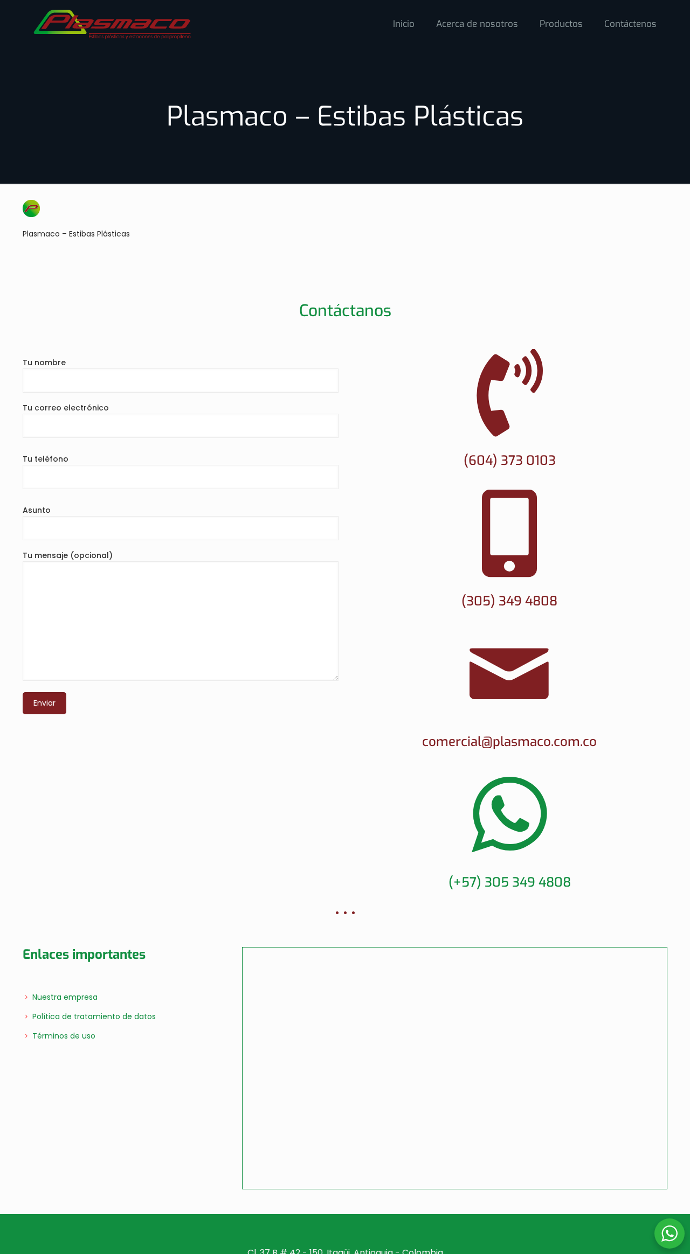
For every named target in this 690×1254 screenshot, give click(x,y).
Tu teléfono (45, 459)
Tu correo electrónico (66, 407)
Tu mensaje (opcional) (68, 555)
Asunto (37, 510)
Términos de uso (63, 1035)
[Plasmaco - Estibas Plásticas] (112, 24)
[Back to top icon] (669, 1199)
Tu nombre (44, 362)
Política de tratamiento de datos (94, 1016)
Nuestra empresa (65, 997)
